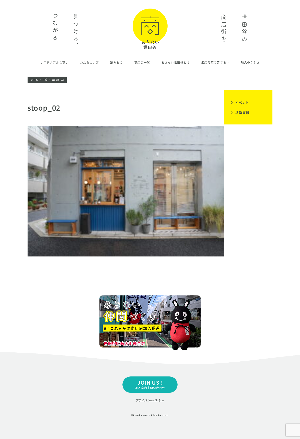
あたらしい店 (89, 62)
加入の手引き (250, 62)
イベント (242, 102)
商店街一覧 (142, 62)
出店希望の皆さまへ (215, 62)
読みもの (116, 62)
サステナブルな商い (54, 62)
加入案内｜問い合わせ (150, 384)
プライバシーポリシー (150, 400)
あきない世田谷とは (175, 62)
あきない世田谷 (150, 29)
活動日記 (242, 112)
